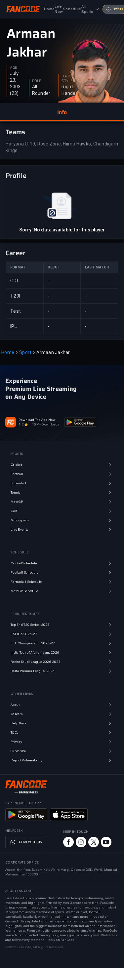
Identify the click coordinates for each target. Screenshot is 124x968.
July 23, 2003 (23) (15, 83)
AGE (13, 67)
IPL (13, 326)
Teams (15, 132)
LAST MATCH (97, 267)
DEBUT (54, 267)
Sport (25, 352)
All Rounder (41, 90)
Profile (16, 175)
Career (15, 253)
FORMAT (17, 267)
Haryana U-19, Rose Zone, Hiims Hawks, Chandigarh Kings (62, 147)
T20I (15, 296)
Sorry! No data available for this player (62, 229)
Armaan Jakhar (31, 42)
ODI (14, 280)
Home (7, 352)
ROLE (36, 81)
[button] (62, 112)
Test (15, 311)
